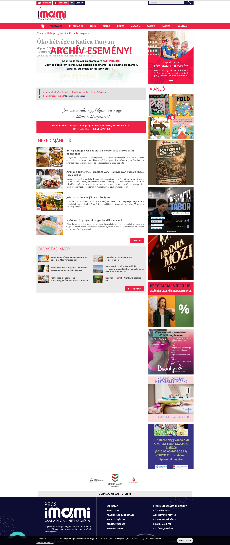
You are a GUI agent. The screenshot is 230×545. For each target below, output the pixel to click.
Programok (56, 26)
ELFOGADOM (185, 540)
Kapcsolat (112, 506)
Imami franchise (115, 528)
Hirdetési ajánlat (116, 519)
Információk (76, 26)
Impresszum (113, 510)
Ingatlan (182, 26)
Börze (120, 26)
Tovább (137, 240)
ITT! (113, 68)
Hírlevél (47, 2)
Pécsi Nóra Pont (161, 510)
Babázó (151, 26)
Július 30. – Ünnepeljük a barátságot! (88, 197)
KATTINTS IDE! (111, 60)
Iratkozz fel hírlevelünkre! (91, 128)
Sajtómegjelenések (163, 528)
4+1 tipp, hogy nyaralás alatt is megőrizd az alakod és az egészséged (100, 152)
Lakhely (79, 2)
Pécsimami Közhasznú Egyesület (170, 506)
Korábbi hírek (134, 288)
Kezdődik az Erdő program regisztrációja (118, 258)
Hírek (93, 26)
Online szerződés (116, 524)
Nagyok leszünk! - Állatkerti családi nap (123, 279)
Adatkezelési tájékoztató (121, 515)
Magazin (135, 26)
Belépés (63, 2)
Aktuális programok (80, 33)
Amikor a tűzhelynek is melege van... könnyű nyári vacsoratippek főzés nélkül (105, 173)
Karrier (166, 26)
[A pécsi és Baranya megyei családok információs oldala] (60, 14)
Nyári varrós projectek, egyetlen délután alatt (94, 220)
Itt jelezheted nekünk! (75, 95)
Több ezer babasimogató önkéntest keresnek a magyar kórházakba (69, 268)
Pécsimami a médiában (164, 519)
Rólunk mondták (162, 524)
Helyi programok (56, 33)
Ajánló (106, 26)
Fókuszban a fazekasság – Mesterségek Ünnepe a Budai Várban (69, 279)
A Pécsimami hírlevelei (164, 515)
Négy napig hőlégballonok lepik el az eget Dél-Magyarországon (69, 258)
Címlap (43, 26)
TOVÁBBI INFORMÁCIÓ (45, 543)
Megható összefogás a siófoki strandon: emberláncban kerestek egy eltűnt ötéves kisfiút (124, 269)
